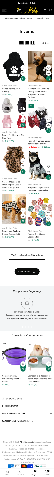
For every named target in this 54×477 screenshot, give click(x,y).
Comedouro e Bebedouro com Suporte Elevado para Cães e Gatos (40, 379)
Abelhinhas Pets (9, 85)
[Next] (51, 21)
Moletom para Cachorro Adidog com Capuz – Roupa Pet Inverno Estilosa (38, 93)
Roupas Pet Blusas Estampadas (36, 235)
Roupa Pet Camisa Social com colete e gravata (39, 142)
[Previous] (2, 21)
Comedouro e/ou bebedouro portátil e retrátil (11, 379)
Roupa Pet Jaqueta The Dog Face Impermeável (38, 189)
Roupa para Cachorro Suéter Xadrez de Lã (11, 232)
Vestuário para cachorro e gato (18, 18)
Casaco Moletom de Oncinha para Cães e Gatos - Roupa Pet (11, 184)
